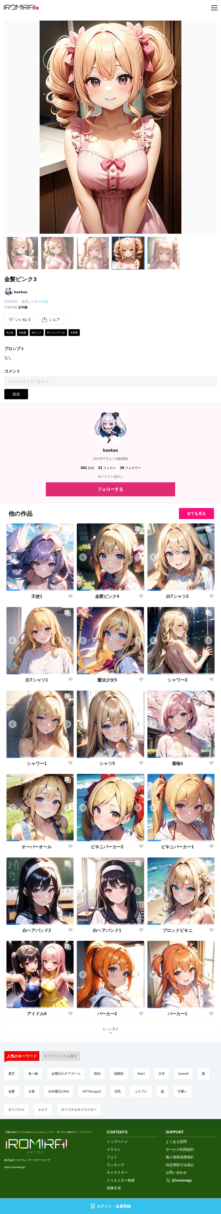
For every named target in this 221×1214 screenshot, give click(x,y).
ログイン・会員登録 (114, 1206)
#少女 (9, 332)
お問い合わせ (176, 1172)
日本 (161, 1073)
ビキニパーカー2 (107, 846)
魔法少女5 (107, 680)
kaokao (20, 292)
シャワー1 (37, 763)
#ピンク (37, 332)
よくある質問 (176, 1142)
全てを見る (196, 513)
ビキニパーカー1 (177, 846)
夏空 (11, 1073)
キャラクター (117, 1172)
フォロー (107, 468)
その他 (43, 302)
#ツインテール (56, 332)
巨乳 (118, 1091)
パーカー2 (107, 1013)
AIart (141, 1073)
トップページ (117, 1142)
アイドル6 (37, 1013)
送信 (16, 394)
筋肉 (97, 1073)
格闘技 (119, 1073)
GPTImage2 (91, 1091)
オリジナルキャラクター (79, 1109)
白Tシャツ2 (177, 596)
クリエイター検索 (121, 1180)
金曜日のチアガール (66, 1073)
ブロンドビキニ (178, 930)
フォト (112, 1157)
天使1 (36, 596)
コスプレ (140, 1091)
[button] (22, 253)
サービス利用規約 (180, 1149)
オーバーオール (37, 846)
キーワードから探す (61, 1056)
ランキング (115, 1165)
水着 (31, 1091)
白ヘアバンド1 (107, 930)
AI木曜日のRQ (58, 1091)
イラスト (114, 1149)
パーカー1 (177, 1013)
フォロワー (130, 468)
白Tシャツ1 (37, 680)
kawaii (183, 1073)
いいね (22, 319)
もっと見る (110, 1029)
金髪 (11, 1091)
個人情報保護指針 (180, 1157)
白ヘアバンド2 (37, 930)
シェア (54, 319)
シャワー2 (177, 680)
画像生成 (114, 1188)
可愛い (182, 1091)
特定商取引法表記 (180, 1165)
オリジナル (16, 1109)
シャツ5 (107, 763)
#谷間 (74, 332)
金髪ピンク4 (107, 596)
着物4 (177, 763)
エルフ (43, 1109)
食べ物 (33, 1073)
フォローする (110, 489)
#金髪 (22, 332)
